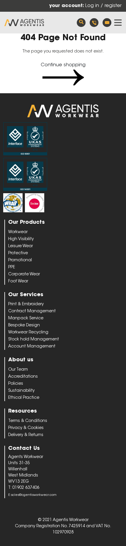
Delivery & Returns (25, 435)
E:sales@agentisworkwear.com (32, 495)
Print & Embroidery (26, 304)
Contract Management (32, 311)
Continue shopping (63, 65)
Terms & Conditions (27, 421)
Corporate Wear (24, 274)
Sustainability (21, 391)
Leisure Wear (20, 246)
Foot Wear (18, 281)
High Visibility (21, 239)
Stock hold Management (33, 340)
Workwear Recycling (28, 332)
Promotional (20, 260)
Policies (15, 384)
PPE (11, 267)
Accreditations (23, 377)
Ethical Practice (23, 398)
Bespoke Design (24, 325)
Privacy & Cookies (26, 428)
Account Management (31, 347)
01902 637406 (94, 22)
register (113, 6)
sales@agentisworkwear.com (107, 22)
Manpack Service (25, 318)
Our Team (18, 370)
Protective (18, 253)
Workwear (18, 232)
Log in (93, 6)
